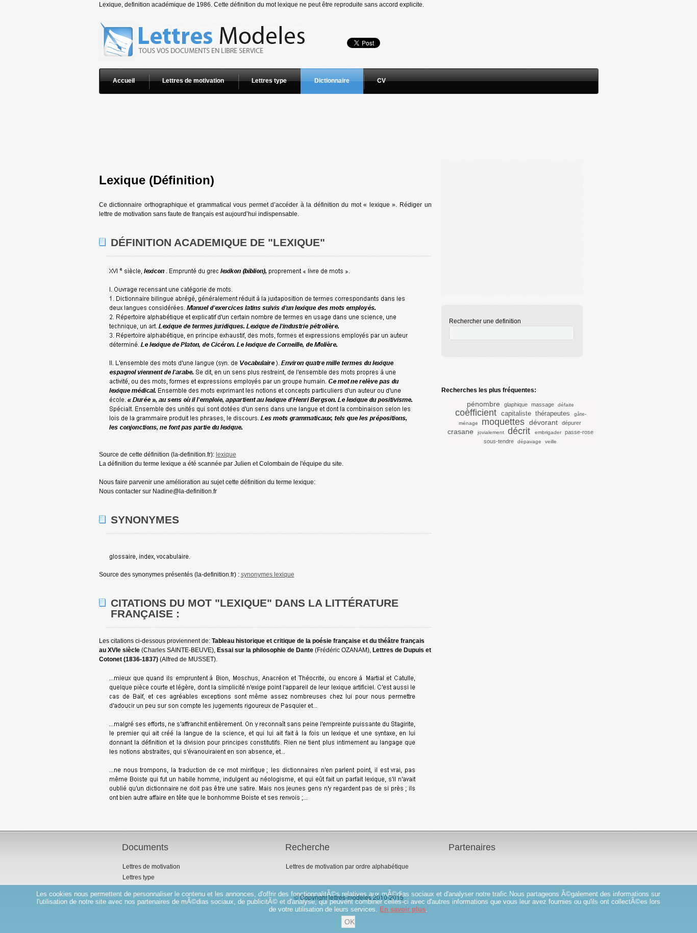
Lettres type (269, 80)
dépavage (529, 441)
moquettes (503, 422)
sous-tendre (499, 441)
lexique (226, 454)
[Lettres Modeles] (204, 13)
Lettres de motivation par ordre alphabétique (347, 866)
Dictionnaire (332, 80)
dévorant (543, 422)
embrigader (548, 432)
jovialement (491, 432)
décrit (519, 431)
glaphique (516, 404)
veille (551, 441)
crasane (460, 431)
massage (542, 404)
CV (381, 80)
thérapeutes (552, 413)
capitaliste (516, 413)
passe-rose (579, 432)
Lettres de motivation (193, 80)
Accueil (124, 80)
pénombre (483, 404)
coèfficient (475, 413)
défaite (566, 405)
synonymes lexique (267, 574)
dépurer (571, 423)
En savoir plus (403, 909)
